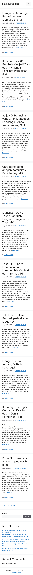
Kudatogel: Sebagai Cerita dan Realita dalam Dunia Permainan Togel (14, 411)
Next (13, 505)
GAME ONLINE (8, 52)
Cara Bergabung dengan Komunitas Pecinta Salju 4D (14, 170)
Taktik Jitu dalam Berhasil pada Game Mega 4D (15, 318)
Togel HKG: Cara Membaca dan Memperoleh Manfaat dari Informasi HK (15, 268)
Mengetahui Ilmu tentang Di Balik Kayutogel (12, 364)
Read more (19, 47)
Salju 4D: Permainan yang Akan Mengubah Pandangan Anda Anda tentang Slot (16, 120)
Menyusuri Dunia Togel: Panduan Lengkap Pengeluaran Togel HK (16, 217)
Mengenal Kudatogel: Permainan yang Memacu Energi (15, 16)
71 (9, 505)
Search (4, 513)
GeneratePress (16, 572)
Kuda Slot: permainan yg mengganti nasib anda (15, 461)
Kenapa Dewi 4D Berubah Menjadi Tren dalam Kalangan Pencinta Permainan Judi (16, 67)
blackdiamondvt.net (11, 4)
